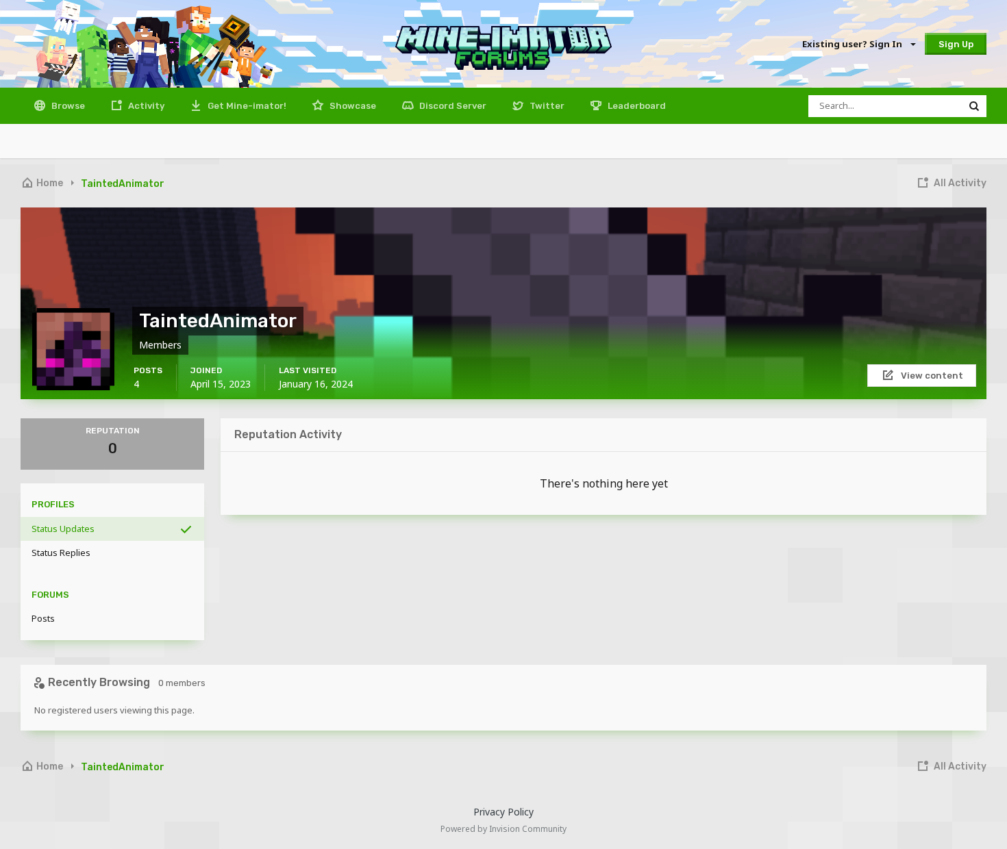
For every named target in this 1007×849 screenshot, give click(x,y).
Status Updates (63, 528)
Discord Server (451, 106)
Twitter (545, 106)
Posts (43, 618)
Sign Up (955, 44)
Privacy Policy (503, 811)
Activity (145, 106)
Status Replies (61, 552)
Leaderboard (636, 106)
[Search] (974, 106)
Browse (67, 106)
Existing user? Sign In (854, 44)
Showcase (351, 106)
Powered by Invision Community (503, 829)
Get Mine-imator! (246, 106)
